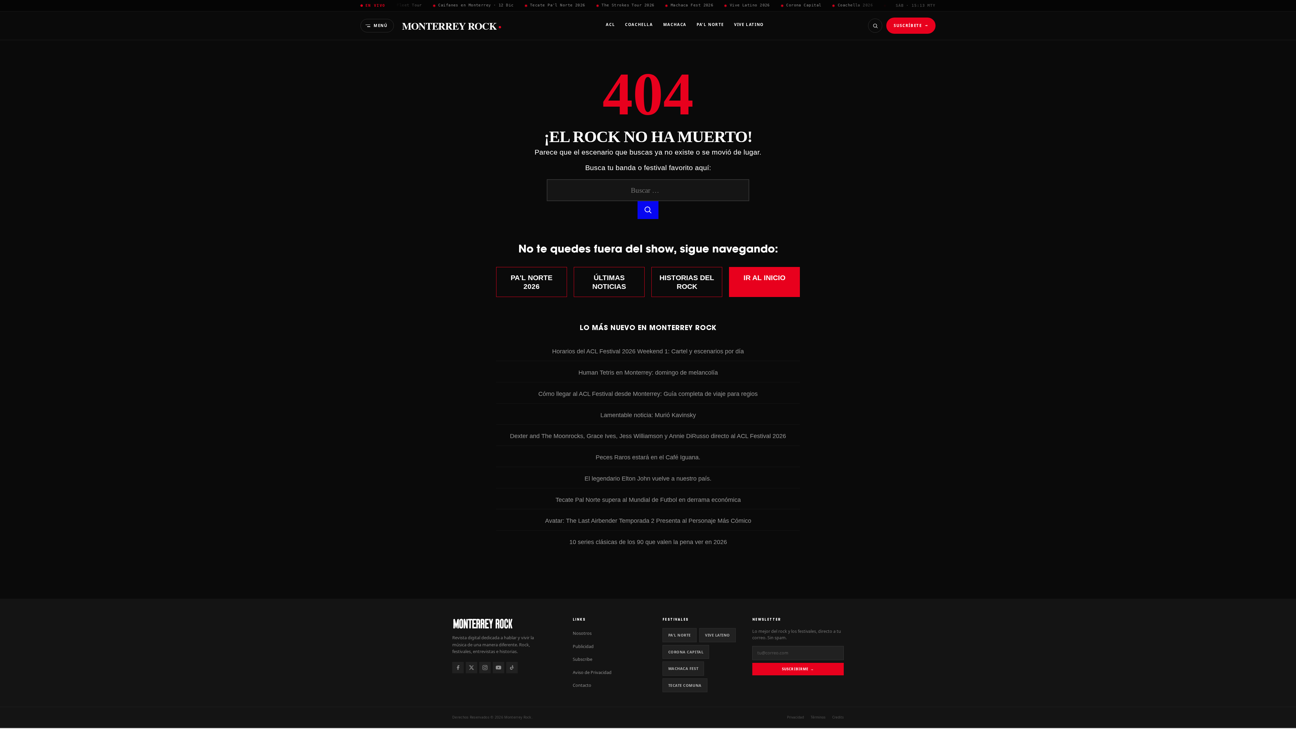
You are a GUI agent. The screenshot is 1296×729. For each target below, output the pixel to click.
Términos (818, 717)
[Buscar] (875, 26)
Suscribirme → (798, 669)
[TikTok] (512, 667)
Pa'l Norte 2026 (531, 282)
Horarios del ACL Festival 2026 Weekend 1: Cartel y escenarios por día (648, 351)
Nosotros (582, 633)
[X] (471, 667)
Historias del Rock (686, 282)
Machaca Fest (683, 668)
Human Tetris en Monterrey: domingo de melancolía (648, 372)
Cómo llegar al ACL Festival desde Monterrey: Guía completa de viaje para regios (648, 393)
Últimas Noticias (609, 282)
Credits (838, 717)
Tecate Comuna (685, 685)
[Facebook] (458, 667)
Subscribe (582, 659)
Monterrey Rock (451, 25)
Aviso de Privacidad (592, 672)
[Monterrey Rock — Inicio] (505, 623)
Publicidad (583, 646)
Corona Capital (686, 651)
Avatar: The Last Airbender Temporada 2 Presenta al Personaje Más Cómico (648, 520)
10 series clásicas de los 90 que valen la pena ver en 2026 (648, 541)
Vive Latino (717, 635)
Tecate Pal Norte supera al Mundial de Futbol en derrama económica (648, 499)
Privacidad (795, 717)
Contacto (582, 685)
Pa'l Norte (679, 635)
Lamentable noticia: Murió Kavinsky (648, 414)
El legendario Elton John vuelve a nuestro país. (648, 478)
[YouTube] (498, 667)
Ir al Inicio (764, 277)
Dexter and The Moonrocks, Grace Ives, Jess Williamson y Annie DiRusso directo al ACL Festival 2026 (648, 435)
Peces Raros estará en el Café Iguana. (648, 457)
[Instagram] (485, 667)
